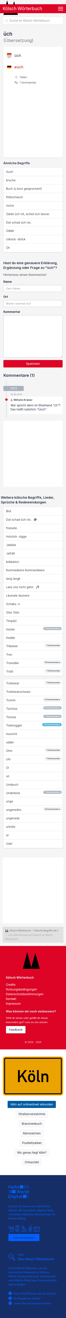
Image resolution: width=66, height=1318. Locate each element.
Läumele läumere (17, 595)
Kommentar (11, 312)
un (7, 776)
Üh (8, 247)
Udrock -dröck (15, 239)
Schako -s (13, 604)
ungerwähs (33, 810)
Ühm (33, 751)
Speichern (33, 363)
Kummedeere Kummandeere (25, 570)
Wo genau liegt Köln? (32, 1152)
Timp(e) (11, 621)
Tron (9, 654)
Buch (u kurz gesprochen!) (24, 188)
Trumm (33, 700)
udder (10, 742)
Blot (8, 511)
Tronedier (33, 663)
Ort (5, 296)
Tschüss (33, 708)
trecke (33, 629)
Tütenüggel (33, 725)
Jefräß (10, 553)
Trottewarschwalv (18, 691)
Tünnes (33, 717)
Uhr (33, 759)
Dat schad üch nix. (18, 222)
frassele (11, 528)
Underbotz (33, 793)
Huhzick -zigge (16, 536)
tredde (10, 638)
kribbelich (12, 562)
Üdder (10, 231)
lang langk (13, 578)
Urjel (9, 843)
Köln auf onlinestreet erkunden (31, 1104)
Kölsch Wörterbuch (22, 8)
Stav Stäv (12, 612)
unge (9, 801)
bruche (11, 180)
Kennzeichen (32, 1133)
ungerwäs (13, 818)
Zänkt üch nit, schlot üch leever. (28, 214)
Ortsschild (32, 1162)
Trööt (33, 671)
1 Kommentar (27, 82)
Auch (9, 172)
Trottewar (33, 683)
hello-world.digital (24, 1237)
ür (7, 835)
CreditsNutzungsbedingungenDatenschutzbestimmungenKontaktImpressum (24, 994)
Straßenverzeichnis (31, 1114)
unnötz (10, 826)
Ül (7, 767)
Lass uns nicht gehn (20, 587)
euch (18, 67)
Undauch (12, 784)
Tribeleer (33, 646)
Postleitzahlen (32, 1143)
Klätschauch (14, 197)
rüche (10, 205)
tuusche (11, 734)
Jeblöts (11, 545)
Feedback (16, 1029)
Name (7, 281)
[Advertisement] (33, 123)
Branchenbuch (32, 1123)
